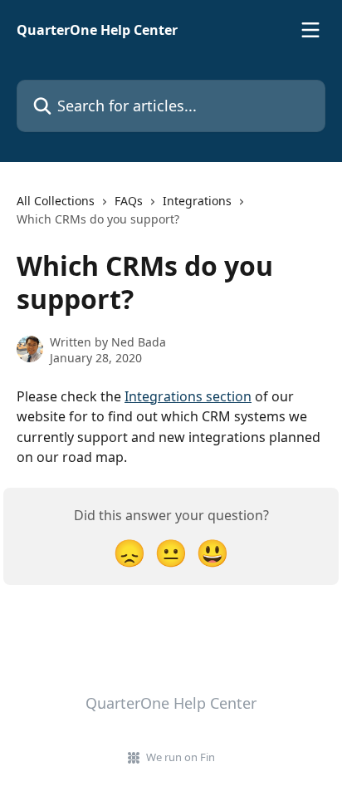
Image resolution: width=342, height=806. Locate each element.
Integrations (197, 201)
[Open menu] (310, 30)
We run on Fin (180, 756)
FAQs (129, 201)
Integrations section (188, 396)
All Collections (56, 201)
